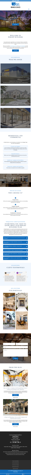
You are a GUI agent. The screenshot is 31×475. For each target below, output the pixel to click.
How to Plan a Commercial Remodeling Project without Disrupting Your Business (15, 451)
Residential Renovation (15, 466)
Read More (15, 424)
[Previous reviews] (3, 276)
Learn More (15, 24)
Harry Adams (20, 272)
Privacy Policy (15, 471)
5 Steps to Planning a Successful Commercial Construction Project (15, 453)
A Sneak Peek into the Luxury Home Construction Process (15, 454)
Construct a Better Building (15, 18)
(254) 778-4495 (15, 0)
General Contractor (15, 468)
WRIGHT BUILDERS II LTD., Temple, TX (17, 470)
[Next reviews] (27, 276)
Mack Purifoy (9, 272)
